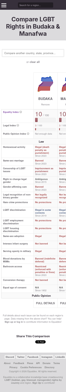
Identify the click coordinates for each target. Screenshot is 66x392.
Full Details (45, 303)
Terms (56, 363)
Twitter (21, 356)
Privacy (13, 367)
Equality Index (11, 112)
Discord (10, 356)
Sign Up (36, 382)
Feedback (18, 363)
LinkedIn (60, 356)
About (7, 363)
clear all (35, 62)
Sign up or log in (14, 321)
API (38, 363)
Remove (45, 104)
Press (30, 363)
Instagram (46, 356)
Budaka (45, 98)
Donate (46, 363)
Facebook (33, 356)
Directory (49, 367)
